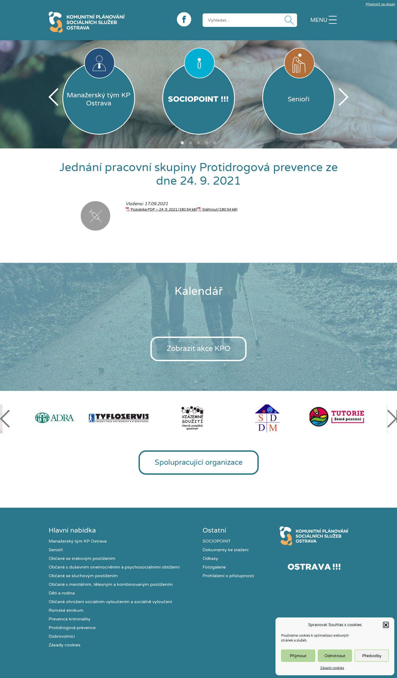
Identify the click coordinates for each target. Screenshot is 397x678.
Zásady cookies (332, 668)
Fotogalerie (214, 567)
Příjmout (298, 655)
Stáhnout (210, 209)
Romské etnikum (66, 610)
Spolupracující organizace (199, 462)
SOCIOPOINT (217, 541)
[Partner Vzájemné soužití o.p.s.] (198, 417)
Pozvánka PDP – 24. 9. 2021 (154, 209)
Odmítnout (334, 655)
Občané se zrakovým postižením (82, 558)
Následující (343, 97)
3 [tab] (198, 142)
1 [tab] (182, 142)
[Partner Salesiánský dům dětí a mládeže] (272, 418)
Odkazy (210, 558)
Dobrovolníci (62, 636)
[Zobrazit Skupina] (64, 217)
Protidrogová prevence (72, 627)
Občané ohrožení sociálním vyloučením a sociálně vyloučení (110, 601)
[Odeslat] (288, 20)
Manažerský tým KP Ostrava (78, 541)
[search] (250, 20)
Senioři (56, 550)
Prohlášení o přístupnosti (228, 576)
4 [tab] (206, 142)
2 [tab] (190, 142)
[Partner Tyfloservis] (125, 418)
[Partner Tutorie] (346, 418)
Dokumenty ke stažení (225, 550)
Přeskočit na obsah (380, 4)
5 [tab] (214, 142)
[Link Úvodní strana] (314, 536)
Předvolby (371, 655)
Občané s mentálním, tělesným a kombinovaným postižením (111, 584)
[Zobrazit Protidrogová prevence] (95, 217)
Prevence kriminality (69, 619)
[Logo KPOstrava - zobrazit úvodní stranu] (109, 22)
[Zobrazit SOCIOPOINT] (198, 98)
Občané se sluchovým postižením (83, 576)
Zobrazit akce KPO (198, 348)
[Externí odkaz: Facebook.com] (185, 19)
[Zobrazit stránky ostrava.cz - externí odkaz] (314, 567)
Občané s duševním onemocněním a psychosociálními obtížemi (114, 567)
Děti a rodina (62, 593)
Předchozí (53, 97)
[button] (386, 624)
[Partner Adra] (51, 418)
